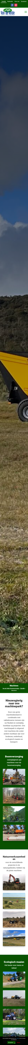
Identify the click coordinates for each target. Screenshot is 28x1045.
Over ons (17, 1)
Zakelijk (4, 1)
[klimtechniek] (14, 821)
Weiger (18, 1042)
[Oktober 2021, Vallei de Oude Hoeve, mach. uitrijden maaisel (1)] (14, 927)
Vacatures (23, 1)
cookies (17, 1038)
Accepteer (10, 1042)
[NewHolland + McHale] (14, 987)
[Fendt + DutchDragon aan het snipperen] (14, 840)
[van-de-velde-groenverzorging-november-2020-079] (14, 889)
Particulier (10, 1)
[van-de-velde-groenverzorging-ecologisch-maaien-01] (14, 1006)
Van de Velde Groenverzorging (11, 688)
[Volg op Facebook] (12, 5)
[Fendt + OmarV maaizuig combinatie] (14, 945)
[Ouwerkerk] (14, 908)
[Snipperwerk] (14, 803)
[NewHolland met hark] (14, 1024)
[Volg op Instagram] (15, 5)
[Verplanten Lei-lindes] (14, 784)
